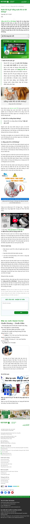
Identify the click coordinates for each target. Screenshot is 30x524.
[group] (15, 414)
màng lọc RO (21, 69)
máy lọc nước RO (14, 108)
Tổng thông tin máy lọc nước (6, 466)
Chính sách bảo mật (4, 462)
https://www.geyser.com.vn (7, 454)
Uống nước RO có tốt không (8, 21)
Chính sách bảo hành (5, 459)
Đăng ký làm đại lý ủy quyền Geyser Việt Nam (9, 471)
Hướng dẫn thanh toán (5, 479)
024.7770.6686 (5, 451)
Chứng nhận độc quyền (5, 474)
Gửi (21, 312)
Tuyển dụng (3, 483)
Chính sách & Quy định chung (6, 463)
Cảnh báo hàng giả (4, 480)
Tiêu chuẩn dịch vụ (4, 465)
